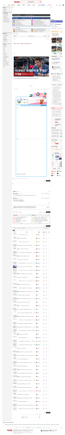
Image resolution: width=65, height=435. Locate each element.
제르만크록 (38, 401)
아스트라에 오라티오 (6, 64)
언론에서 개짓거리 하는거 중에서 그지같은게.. (26, 408)
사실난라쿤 (38, 238)
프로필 (22, 105)
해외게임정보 (5, 53)
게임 (34, 230)
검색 (39, 417)
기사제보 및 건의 (5, 17)
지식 (37, 230)
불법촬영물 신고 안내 (38, 427)
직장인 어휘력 (21, 337)
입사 (37, 323)
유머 (25, 230)
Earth (38, 273)
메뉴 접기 (43, 105)
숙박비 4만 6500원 (22, 238)
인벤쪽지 (24, 102)
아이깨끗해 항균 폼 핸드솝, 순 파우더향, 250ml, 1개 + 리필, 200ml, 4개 (57, 114)
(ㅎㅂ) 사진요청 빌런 (22, 277)
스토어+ (61, 31)
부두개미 (38, 408)
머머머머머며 (39, 341)
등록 (47, 207)
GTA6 (4, 66)
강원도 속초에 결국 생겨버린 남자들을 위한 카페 (26, 405)
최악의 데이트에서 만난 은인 (24, 284)
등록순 (17, 191)
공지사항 (48, 427)
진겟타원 (38, 298)
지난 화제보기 (42, 18)
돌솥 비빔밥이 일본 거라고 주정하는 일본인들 (26, 291)
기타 (48, 230)
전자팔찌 (38, 245)
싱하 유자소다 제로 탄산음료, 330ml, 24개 (57, 111)
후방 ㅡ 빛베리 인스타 (23, 234)
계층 (42, 230)
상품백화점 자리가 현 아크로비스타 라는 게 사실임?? (27, 341)
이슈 (17, 230)
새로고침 (49, 191)
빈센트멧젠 (38, 270)
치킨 (37, 302)
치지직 (4, 47)
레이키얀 (38, 252)
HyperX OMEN (5, 57)
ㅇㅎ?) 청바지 (21, 348)
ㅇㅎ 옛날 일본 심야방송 (23, 305)
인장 (18, 105)
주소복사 (14, 178)
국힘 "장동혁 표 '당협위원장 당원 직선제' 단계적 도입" (27, 312)
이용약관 (23, 427)
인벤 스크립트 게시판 (6, 20)
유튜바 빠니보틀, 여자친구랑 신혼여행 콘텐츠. (26, 245)
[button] (21, 223)
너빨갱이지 (38, 259)
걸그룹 (4, 50)
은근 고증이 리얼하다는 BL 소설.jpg (24, 369)
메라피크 (38, 348)
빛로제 (38, 312)
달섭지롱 (38, 277)
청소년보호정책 (33, 427)
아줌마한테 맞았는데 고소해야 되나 (24, 273)
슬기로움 (38, 266)
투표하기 (57, 143)
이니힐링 (26, 102)
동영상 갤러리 (5, 16)
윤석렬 (38, 330)
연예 (21, 230)
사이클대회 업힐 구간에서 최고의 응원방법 (25, 330)
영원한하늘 (38, 337)
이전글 (20, 212)
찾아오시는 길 (44, 427)
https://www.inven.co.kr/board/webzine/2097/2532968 (22, 178)
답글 (49, 196)
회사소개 (16, 427)
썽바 (37, 355)
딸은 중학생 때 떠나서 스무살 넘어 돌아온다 (26, 355)
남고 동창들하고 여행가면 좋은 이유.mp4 (25, 316)
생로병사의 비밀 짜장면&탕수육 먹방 (25, 323)
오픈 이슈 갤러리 (5, 35)
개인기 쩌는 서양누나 (22, 259)
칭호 (31, 105)
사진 (39, 230)
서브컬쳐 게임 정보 (5, 56)
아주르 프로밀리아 (5, 63)
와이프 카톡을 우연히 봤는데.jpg (24, 376)
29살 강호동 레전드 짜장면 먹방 (24, 387)
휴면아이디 (38, 305)
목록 (45, 38)
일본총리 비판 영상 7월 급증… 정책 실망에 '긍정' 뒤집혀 (27, 344)
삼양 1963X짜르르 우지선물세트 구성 (25, 373)
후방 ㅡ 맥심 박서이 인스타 (23, 241)
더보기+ (30, 215)
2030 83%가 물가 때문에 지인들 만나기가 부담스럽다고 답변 (28, 309)
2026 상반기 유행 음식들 (23, 394)
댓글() (48, 38)
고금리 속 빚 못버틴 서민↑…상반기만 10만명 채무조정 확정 (28, 270)
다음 (39, 414)
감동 (45, 230)
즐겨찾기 (24, 228)
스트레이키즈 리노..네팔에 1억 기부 (24, 266)
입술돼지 (38, 234)
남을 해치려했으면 (22, 401)
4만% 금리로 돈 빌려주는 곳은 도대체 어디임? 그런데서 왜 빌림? (29, 298)
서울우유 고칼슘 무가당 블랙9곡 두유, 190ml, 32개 (57, 109)
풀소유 (38, 380)
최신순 (19, 191)
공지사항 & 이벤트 (5, 14)
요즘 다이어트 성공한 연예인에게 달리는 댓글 (26, 380)
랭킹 (27, 105)
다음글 (16, 212)
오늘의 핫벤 (4, 36)
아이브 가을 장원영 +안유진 (23, 302)
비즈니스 (20, 427)
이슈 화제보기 (47, 18)
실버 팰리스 (4, 60)
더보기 (28, 102)
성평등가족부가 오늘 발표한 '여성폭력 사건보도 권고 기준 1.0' (28, 252)
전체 (13, 230)
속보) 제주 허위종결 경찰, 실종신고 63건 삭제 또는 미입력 (28, 362)
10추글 (20, 228)
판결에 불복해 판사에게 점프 (24, 383)
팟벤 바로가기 (5, 46)
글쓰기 (48, 412)
